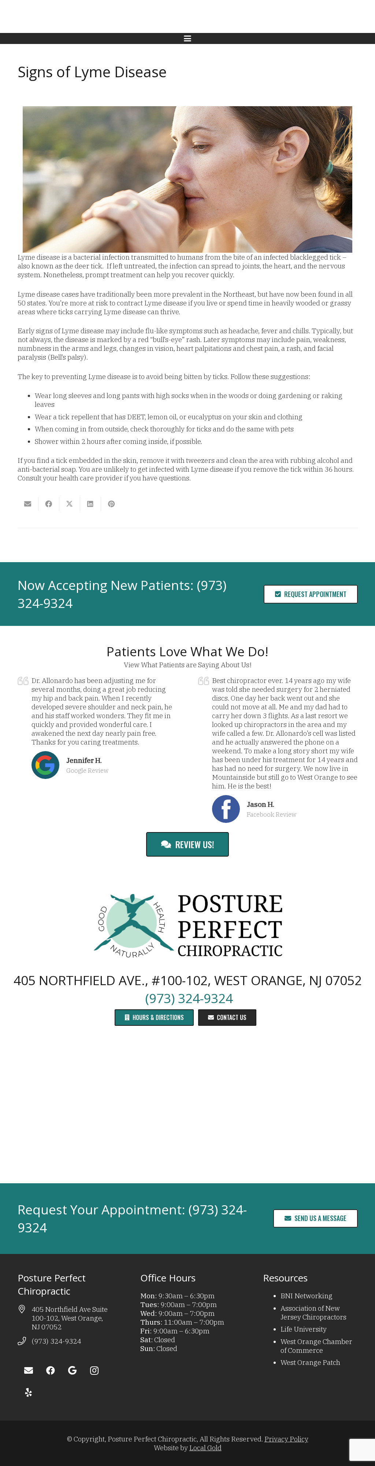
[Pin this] (111, 504)
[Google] (72, 1370)
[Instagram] (94, 1370)
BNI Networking (307, 1295)
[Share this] (48, 504)
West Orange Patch (310, 1362)
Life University (304, 1329)
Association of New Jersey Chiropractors (313, 1312)
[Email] (29, 1370)
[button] (187, 38)
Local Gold (205, 1447)
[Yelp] (29, 1392)
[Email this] (28, 504)
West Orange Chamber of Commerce (316, 1346)
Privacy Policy (286, 1439)
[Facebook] (51, 1370)
